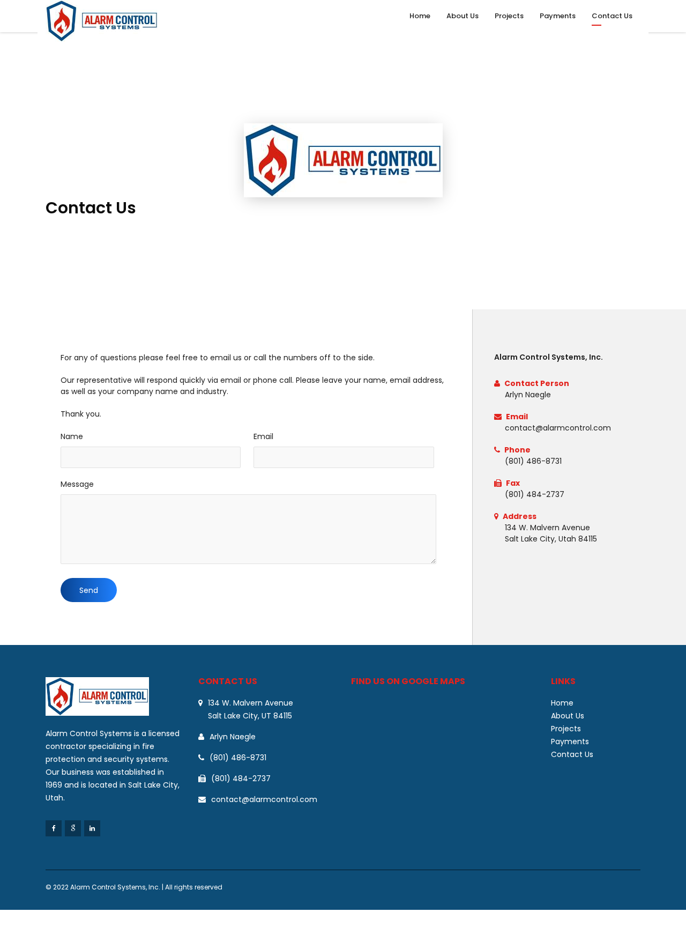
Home (419, 16)
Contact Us (612, 16)
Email (263, 436)
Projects (509, 16)
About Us (462, 16)
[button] (89, 590)
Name (72, 436)
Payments (558, 16)
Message (77, 484)
